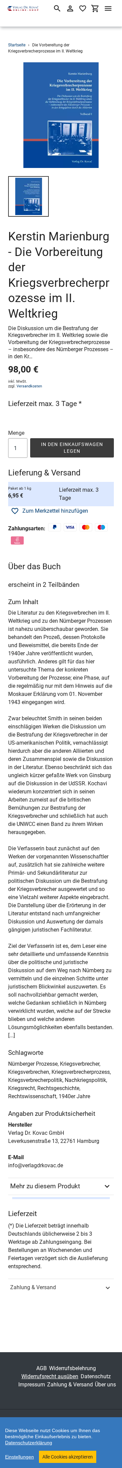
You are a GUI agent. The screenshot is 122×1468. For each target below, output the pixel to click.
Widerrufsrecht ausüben (49, 1376)
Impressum (31, 1384)
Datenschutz (96, 1376)
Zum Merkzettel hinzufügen (55, 511)
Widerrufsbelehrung (72, 1368)
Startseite (16, 45)
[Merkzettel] (83, 8)
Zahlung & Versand (33, 1287)
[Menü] (108, 8)
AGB (41, 1368)
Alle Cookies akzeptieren (67, 1457)
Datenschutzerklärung (28, 1442)
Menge (16, 433)
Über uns (105, 1384)
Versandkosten (29, 386)
